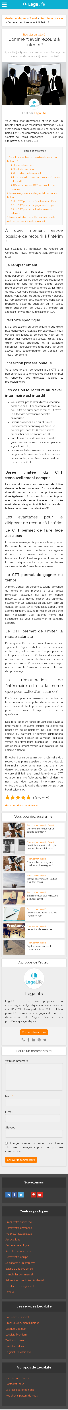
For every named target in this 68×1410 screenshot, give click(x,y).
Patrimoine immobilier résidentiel (24, 1280)
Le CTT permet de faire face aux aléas (33, 201)
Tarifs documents (15, 1340)
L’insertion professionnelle (26, 173)
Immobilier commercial (19, 1274)
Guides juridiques (15, 18)
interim (23, 805)
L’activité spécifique (23, 169)
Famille (9, 1292)
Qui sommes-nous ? (17, 1378)
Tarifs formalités (14, 1346)
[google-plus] (27, 1194)
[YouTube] (40, 1194)
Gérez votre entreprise (18, 1227)
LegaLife (60, 52)
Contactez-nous (14, 1384)
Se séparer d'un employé (20, 1262)
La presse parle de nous (19, 1389)
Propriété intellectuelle (18, 1233)
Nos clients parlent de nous (21, 1395)
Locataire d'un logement (19, 1286)
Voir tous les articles (34, 1032)
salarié (34, 805)
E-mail (9, 1111)
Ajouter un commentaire (34, 52)
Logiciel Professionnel (18, 1352)
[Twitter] (21, 1194)
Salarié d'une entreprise (19, 1268)
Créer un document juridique (22, 1322)
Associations (12, 1239)
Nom (9, 1096)
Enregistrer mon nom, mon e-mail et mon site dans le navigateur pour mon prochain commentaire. (34, 1147)
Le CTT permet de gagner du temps (32, 205)
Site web (10, 1127)
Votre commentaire (16, 1060)
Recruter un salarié (51, 18)
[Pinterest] (33, 1194)
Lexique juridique (15, 1328)
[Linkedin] (8, 1194)
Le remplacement (22, 165)
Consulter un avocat (17, 1317)
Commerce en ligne (17, 1245)
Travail (33, 18)
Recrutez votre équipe (18, 1251)
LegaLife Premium (16, 1334)
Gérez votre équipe (16, 1257)
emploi (11, 805)
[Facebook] (14, 1194)
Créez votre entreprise (18, 1222)
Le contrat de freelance (39, 929)
